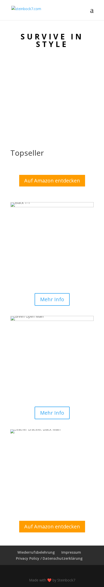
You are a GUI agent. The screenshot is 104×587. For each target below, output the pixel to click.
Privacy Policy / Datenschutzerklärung (49, 558)
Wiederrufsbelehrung (36, 552)
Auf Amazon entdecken (52, 180)
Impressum (71, 552)
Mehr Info (52, 299)
